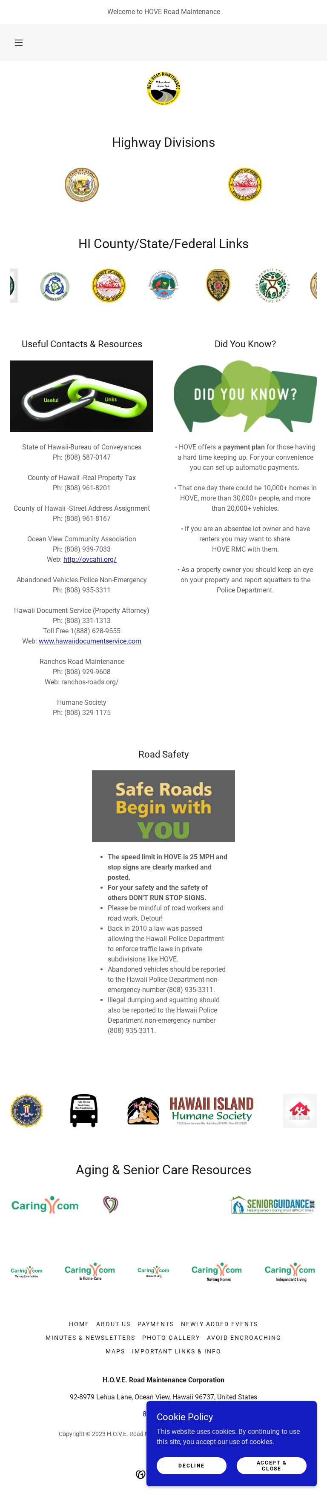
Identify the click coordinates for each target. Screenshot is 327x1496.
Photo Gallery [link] (171, 1337)
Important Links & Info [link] (176, 1351)
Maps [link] (115, 1351)
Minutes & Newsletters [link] (90, 1337)
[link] (163, 89)
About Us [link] (113, 1324)
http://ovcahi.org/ (90, 559)
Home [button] (79, 1324)
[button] (18, 42)
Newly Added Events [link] (219, 1324)
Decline (191, 1465)
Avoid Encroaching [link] (244, 1337)
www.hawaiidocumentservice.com (90, 641)
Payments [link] (156, 1324)
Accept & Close (272, 1465)
